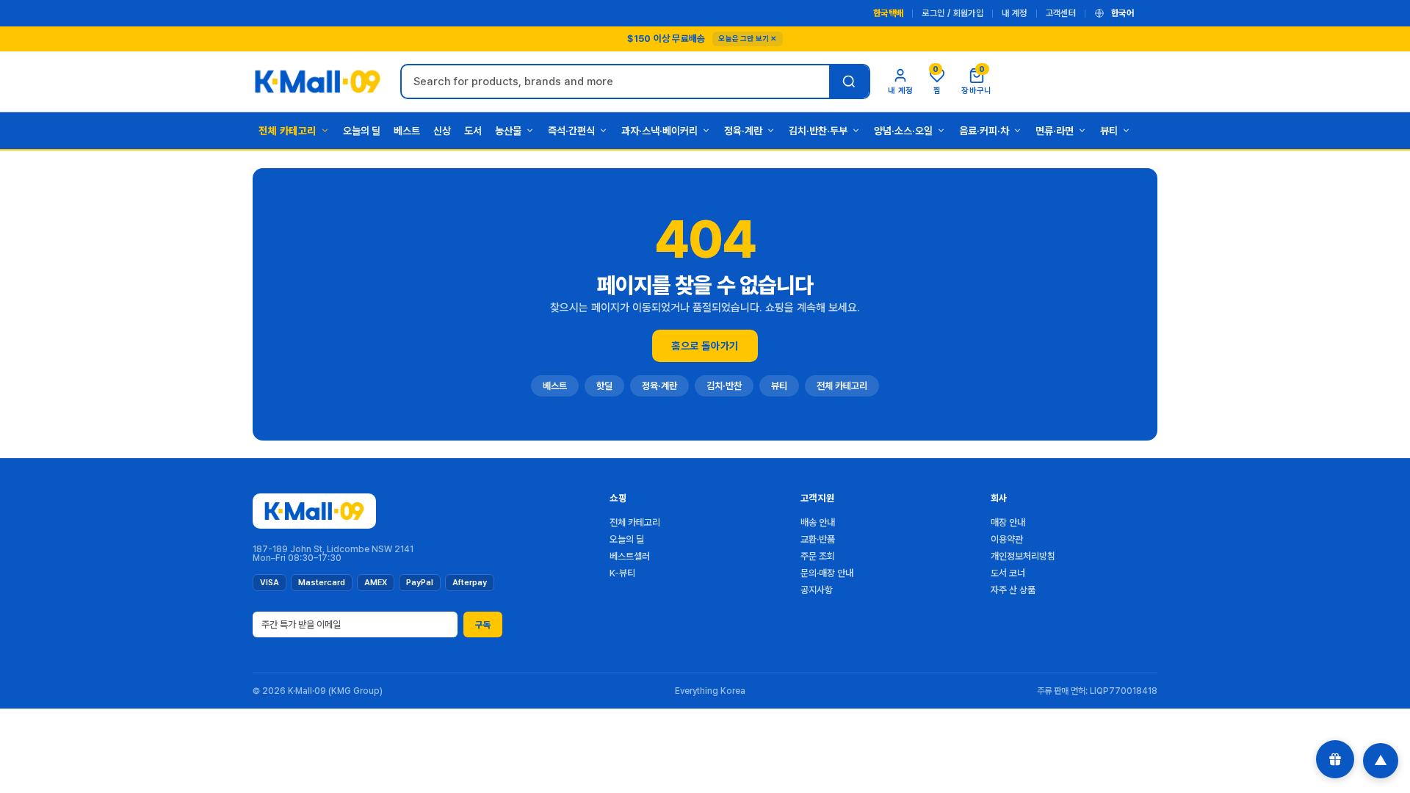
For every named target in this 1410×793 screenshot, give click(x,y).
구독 (483, 625)
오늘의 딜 (361, 131)
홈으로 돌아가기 (704, 346)
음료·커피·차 (984, 131)
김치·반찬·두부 (818, 131)
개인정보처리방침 (1023, 556)
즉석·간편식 (571, 131)
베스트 (407, 131)
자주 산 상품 (1013, 589)
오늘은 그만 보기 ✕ (747, 38)
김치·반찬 (724, 385)
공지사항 (816, 589)
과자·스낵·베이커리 (659, 131)
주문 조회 (817, 556)
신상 (442, 131)
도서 (473, 131)
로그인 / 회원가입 (952, 13)
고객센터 (1061, 13)
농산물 (508, 131)
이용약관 (1007, 539)
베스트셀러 (630, 556)
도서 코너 (1008, 573)
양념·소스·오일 (903, 131)
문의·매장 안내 (826, 573)
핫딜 (604, 385)
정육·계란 (743, 131)
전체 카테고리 (287, 131)
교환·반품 (817, 539)
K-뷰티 (622, 573)
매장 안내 (1008, 522)
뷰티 (1109, 131)
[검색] (849, 81)
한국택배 (888, 13)
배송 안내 (817, 522)
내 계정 (1014, 13)
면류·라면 (1054, 131)
